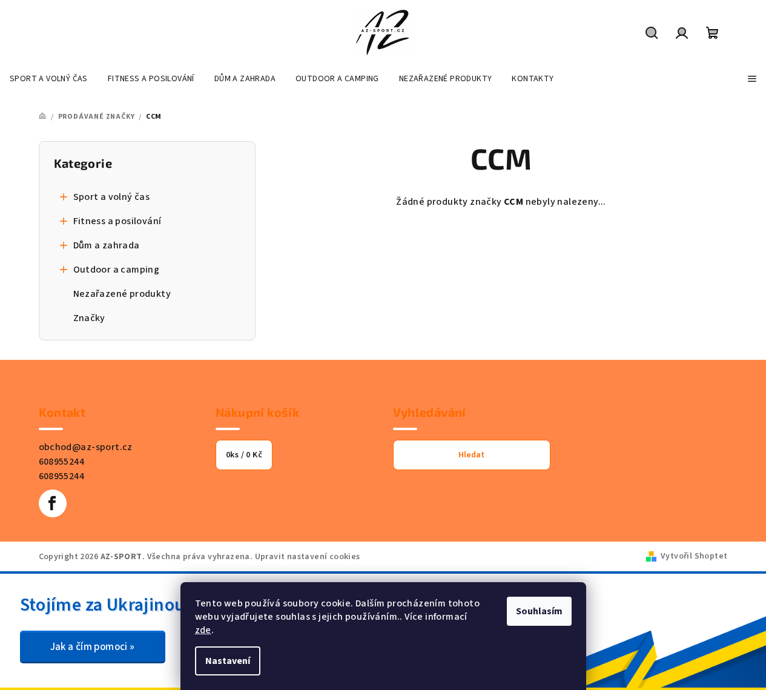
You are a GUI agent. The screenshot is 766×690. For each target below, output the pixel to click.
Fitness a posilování (117, 221)
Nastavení (227, 661)
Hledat (471, 455)
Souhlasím (539, 611)
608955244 (62, 461)
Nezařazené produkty (122, 293)
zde (203, 630)
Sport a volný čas (111, 197)
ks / (244, 455)
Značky (89, 318)
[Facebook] (53, 503)
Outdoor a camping (116, 269)
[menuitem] (48, 79)
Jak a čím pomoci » (92, 647)
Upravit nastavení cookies (307, 557)
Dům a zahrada (106, 245)
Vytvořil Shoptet (694, 556)
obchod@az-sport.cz (86, 447)
